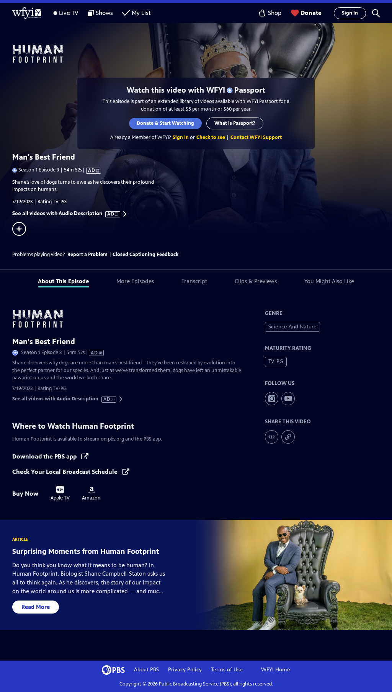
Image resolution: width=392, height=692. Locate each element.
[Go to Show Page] (202, 54)
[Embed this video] (271, 437)
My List (141, 12)
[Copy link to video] (288, 437)
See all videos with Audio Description (63, 213)
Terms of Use (227, 669)
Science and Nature (292, 326)
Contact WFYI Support (256, 137)
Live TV (68, 12)
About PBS (146, 669)
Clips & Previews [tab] (256, 281)
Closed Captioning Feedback (145, 254)
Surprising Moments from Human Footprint (85, 551)
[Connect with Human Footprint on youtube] (288, 398)
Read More (35, 606)
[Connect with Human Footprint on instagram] (271, 398)
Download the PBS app (45, 456)
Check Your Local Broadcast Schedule (65, 471)
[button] (376, 13)
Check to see (210, 137)
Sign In (350, 13)
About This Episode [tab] (63, 281)
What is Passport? (234, 123)
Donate (311, 12)
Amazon (91, 493)
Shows (104, 12)
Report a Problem (87, 254)
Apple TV (60, 493)
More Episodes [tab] (135, 281)
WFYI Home (275, 669)
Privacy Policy (185, 669)
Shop (274, 12)
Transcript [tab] (194, 281)
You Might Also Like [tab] (329, 281)
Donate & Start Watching (165, 123)
